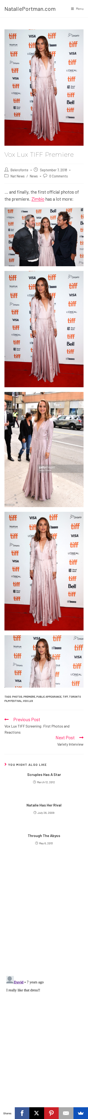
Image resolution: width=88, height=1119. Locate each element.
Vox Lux (28, 700)
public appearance (48, 696)
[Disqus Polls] (44, 915)
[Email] (66, 1113)
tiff (65, 696)
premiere (29, 696)
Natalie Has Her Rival (44, 805)
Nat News (18, 176)
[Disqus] (44, 1033)
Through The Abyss (44, 835)
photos (17, 696)
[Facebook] (22, 1113)
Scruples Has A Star (44, 774)
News (34, 176)
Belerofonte (19, 170)
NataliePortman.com (30, 8)
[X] (36, 1113)
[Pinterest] (51, 1113)
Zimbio (37, 199)
